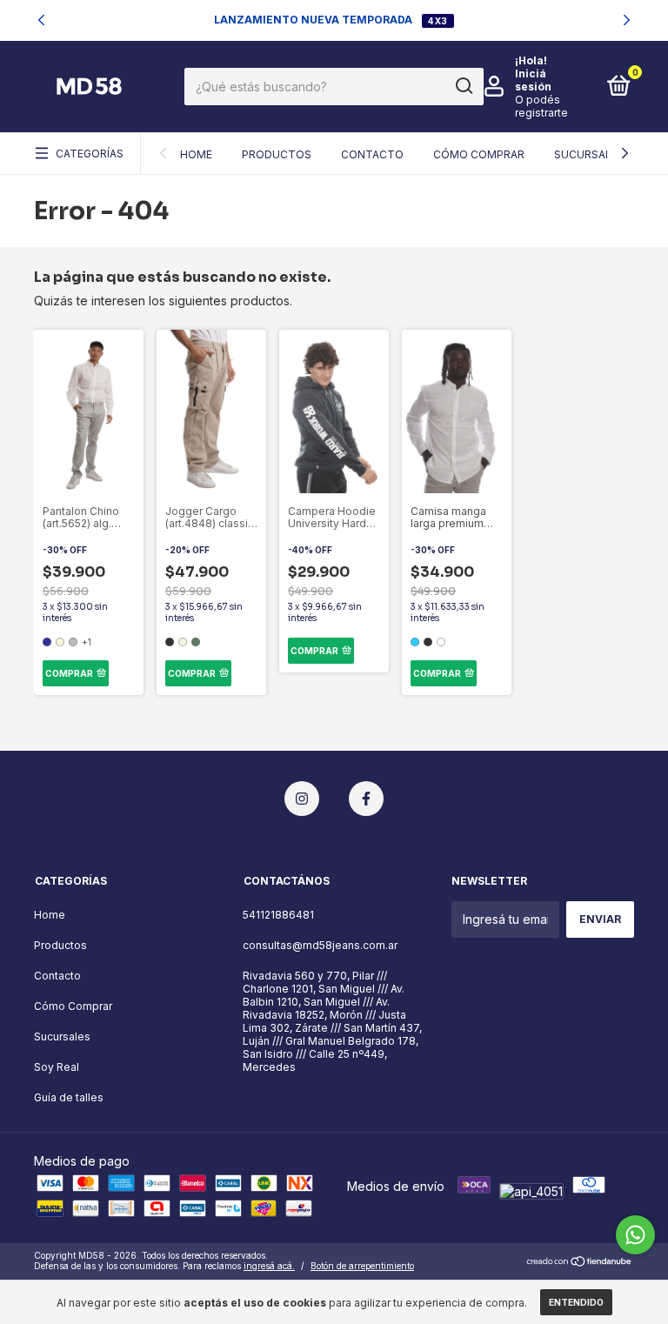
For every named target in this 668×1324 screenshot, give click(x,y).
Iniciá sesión (533, 80)
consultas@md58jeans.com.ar (320, 945)
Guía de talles (69, 1097)
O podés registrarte (541, 106)
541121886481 (278, 914)
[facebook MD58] (366, 798)
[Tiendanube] (579, 1262)
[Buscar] (463, 86)
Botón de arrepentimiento (362, 1265)
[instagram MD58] (301, 798)
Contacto (372, 154)
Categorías (90, 153)
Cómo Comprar (478, 154)
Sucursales (589, 154)
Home (196, 154)
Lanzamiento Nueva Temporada (314, 19)
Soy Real (56, 1066)
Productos (276, 154)
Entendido (576, 1302)
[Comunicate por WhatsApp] (635, 1234)
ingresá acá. (269, 1265)
